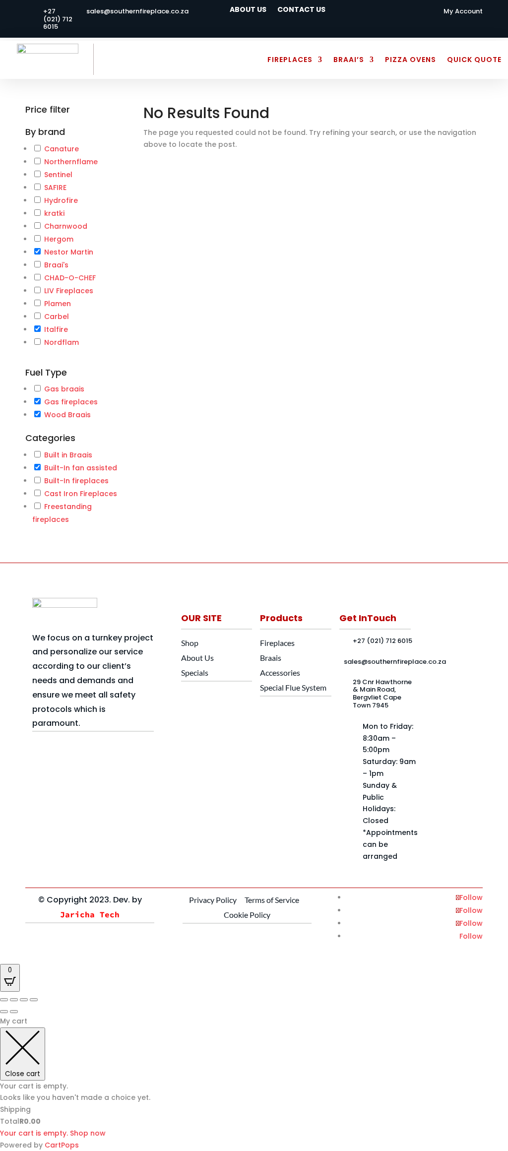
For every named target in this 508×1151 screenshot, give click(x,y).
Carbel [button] (56, 316)
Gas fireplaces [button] (71, 402)
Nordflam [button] (61, 342)
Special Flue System (293, 687)
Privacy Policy (213, 899)
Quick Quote (474, 59)
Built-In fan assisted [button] (80, 468)
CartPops (62, 1145)
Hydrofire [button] (61, 200)
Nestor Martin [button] (68, 252)
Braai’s (348, 59)
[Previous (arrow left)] (4, 1011)
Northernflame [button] (71, 162)
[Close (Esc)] (34, 999)
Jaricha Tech (90, 914)
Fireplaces (290, 59)
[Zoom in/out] (4, 999)
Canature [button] (61, 149)
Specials (194, 672)
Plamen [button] (57, 304)
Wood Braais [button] (67, 415)
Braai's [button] (56, 265)
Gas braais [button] (64, 389)
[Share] (24, 999)
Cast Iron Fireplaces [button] (80, 494)
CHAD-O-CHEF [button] (70, 278)
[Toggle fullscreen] (14, 999)
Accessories (280, 672)
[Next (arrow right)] (14, 1011)
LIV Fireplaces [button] (68, 291)
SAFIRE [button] (55, 187)
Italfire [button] (56, 329)
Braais (270, 657)
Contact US (301, 10)
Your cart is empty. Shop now (53, 1133)
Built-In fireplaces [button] (76, 481)
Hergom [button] (58, 239)
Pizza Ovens (410, 59)
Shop (189, 642)
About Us (248, 10)
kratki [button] (54, 213)
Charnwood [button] (65, 226)
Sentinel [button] (58, 175)
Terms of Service (272, 899)
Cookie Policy (247, 914)
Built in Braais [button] (68, 455)
